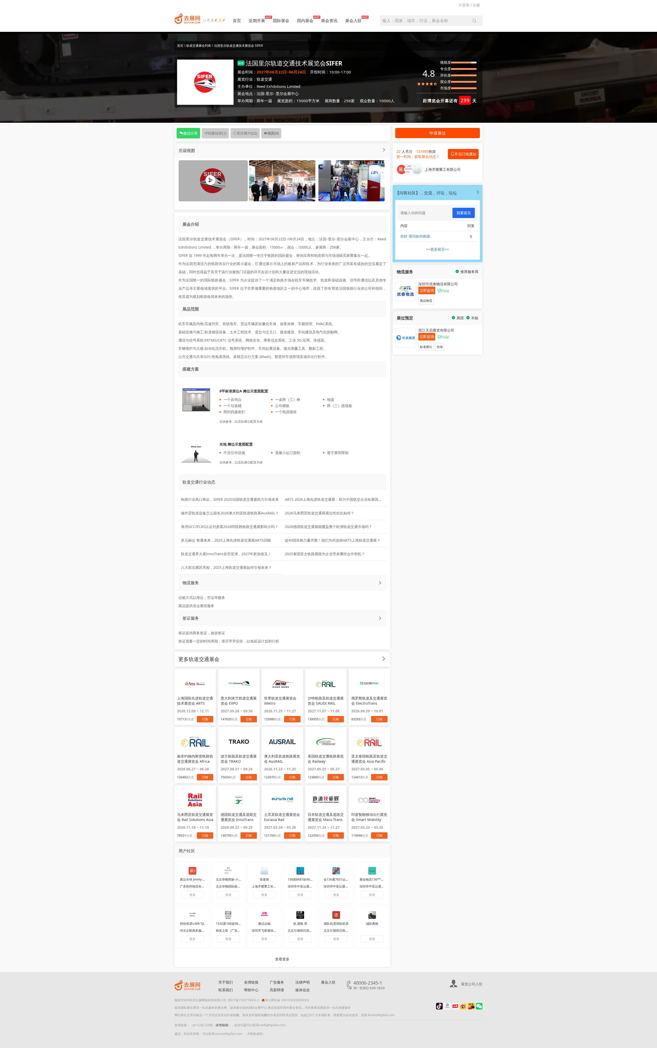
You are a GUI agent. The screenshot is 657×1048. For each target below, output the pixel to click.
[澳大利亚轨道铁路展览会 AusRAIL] (282, 742)
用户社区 (187, 851)
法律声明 (302, 982)
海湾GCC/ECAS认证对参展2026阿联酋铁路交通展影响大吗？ (229, 526)
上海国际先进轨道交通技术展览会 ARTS (195, 701)
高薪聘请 (277, 989)
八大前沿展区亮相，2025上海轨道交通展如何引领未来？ (226, 567)
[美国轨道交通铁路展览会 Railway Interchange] (326, 742)
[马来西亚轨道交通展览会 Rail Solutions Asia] (195, 800)
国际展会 (281, 20)
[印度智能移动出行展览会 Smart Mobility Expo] (369, 800)
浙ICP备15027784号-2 (243, 1000)
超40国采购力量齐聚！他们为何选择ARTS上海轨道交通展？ (332, 540)
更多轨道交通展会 (198, 659)
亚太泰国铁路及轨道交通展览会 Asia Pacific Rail (369, 759)
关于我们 (225, 982)
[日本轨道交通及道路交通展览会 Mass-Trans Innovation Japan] (326, 800)
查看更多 (282, 959)
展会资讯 (329, 20)
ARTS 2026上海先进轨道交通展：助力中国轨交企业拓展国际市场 (337, 499)
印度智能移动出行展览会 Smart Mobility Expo (369, 817)
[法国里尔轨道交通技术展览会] (282, 180)
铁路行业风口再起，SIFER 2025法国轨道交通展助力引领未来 (230, 499)
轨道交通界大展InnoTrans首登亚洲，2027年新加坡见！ (226, 553)
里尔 (269, 93)
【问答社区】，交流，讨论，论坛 (426, 193)
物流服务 (190, 583)
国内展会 (305, 20)
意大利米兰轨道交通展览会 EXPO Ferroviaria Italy (239, 701)
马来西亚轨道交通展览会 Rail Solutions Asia (195, 817)
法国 (260, 93)
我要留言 (464, 212)
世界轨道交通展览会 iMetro (280, 701)
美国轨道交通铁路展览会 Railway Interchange (326, 759)
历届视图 (187, 150)
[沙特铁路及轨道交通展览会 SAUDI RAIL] (326, 683)
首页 (237, 20)
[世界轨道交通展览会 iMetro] (282, 683)
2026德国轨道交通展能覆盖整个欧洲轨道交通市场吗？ (328, 526)
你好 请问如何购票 (415, 236)
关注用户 (247, 133)
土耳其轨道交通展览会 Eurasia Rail (282, 817)
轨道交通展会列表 (198, 45)
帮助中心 (251, 989)
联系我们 (225, 989)
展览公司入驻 (471, 983)
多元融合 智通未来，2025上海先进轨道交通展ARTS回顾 (226, 540)
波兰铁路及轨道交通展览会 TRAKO (239, 759)
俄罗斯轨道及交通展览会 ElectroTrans (369, 701)
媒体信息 (302, 989)
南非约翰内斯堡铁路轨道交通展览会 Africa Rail (195, 759)
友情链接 (251, 982)
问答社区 (217, 133)
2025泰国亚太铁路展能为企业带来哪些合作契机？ (325, 553)
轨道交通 (264, 79)
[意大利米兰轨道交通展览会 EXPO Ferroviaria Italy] (239, 683)
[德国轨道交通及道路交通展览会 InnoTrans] (239, 800)
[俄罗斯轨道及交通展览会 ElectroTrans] (369, 683)
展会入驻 (353, 20)
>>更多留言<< (437, 249)
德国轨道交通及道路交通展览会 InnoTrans (239, 817)
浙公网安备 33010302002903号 (287, 1000)
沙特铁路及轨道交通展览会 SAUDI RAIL (326, 701)
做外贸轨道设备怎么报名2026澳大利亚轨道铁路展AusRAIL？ (230, 513)
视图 (273, 133)
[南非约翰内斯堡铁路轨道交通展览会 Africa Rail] (195, 742)
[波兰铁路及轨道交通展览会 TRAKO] (239, 742)
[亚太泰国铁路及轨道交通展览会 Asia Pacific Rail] (369, 742)
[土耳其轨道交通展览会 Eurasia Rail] (282, 800)
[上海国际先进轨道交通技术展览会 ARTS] (195, 683)
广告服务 (277, 982)
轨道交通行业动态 (198, 482)
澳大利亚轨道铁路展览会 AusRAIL (282, 759)
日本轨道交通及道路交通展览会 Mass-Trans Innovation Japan (326, 817)
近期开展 (257, 20)
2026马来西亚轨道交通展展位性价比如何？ (319, 513)
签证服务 (190, 618)
